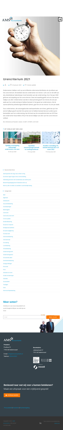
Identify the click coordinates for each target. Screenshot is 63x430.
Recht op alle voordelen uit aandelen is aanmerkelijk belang (17, 185)
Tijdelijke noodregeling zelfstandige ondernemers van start (12, 147)
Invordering (6, 242)
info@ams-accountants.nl (15, 354)
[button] (60, 19)
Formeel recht (6, 233)
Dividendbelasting (7, 221)
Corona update (31, 85)
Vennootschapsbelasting (9, 290)
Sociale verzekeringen (8, 275)
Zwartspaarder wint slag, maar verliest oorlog (14, 173)
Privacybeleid (8, 408)
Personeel (5, 266)
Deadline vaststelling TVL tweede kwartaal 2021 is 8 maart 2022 (51, 147)
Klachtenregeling (25, 408)
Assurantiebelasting (8, 203)
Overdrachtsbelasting (8, 260)
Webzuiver (57, 423)
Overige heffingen (7, 263)
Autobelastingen (7, 206)
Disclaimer (16, 408)
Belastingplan (6, 209)
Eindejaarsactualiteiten (8, 227)
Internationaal (6, 239)
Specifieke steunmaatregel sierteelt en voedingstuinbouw (31, 147)
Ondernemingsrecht (8, 251)
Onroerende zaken (7, 257)
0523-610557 (13, 356)
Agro (4, 194)
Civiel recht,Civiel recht (8, 215)
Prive (4, 269)
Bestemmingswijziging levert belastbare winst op (15, 182)
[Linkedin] (40, 423)
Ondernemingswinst (8, 254)
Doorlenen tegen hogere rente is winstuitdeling (14, 176)
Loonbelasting (6, 245)
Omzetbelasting (7, 248)
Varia (4, 287)
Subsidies (5, 278)
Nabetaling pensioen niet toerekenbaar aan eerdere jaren (17, 179)
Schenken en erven (7, 272)
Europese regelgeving (8, 230)
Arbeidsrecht (6, 200)
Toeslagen (5, 284)
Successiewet (6, 281)
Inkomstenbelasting (8, 236)
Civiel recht (5, 212)
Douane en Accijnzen (8, 224)
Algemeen (5, 197)
